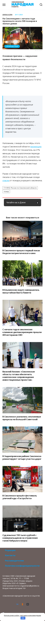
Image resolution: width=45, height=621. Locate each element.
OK (23, 618)
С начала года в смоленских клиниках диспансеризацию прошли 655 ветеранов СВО (22, 332)
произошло (36, 146)
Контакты (10, 555)
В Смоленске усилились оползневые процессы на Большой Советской (21, 418)
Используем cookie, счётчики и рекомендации (22, 615)
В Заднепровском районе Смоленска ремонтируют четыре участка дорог (21, 457)
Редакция (10, 550)
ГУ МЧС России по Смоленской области (20, 188)
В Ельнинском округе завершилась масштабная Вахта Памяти (20, 291)
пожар (6, 191)
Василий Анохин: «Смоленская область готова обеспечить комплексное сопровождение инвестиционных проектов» (18, 375)
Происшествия (12, 46)
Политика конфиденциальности (22, 565)
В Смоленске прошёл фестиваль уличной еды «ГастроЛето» (19, 497)
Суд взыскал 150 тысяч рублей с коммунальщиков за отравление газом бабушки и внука (20, 538)
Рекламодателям (14, 560)
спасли (6, 180)
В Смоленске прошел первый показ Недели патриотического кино (21, 251)
